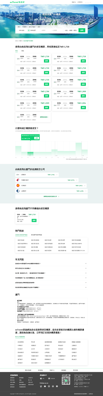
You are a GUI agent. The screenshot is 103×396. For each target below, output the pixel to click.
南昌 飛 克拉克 (35, 243)
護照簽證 (12, 387)
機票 (20, 41)
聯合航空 (74, 359)
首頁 (16, 41)
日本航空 (20, 349)
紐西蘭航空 (48, 363)
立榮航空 (39, 309)
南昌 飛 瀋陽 (34, 247)
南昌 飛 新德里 (22, 247)
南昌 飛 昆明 (48, 250)
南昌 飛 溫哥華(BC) (23, 243)
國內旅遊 (21, 382)
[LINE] (57, 386)
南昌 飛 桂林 (61, 243)
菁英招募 (75, 370)
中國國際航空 (62, 356)
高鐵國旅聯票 (22, 387)
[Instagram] (49, 386)
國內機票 (21, 377)
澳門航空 (20, 359)
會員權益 (40, 370)
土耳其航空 (61, 359)
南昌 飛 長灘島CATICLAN (78, 250)
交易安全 (91, 393)
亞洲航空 (74, 352)
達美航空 (20, 363)
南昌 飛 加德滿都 (76, 240)
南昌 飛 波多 (21, 240)
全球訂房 (30, 377)
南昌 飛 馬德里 (49, 243)
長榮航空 (33, 345)
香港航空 (33, 359)
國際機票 (12, 377)
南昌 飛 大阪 (21, 250)
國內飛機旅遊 (22, 384)
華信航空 (34, 308)
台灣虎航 (47, 352)
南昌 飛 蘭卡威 (62, 250)
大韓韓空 (47, 349)
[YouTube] (45, 386)
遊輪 (20, 380)
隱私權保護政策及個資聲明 (80, 393)
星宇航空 (47, 345)
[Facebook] (41, 386)
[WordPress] (53, 386)
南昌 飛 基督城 (35, 240)
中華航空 (20, 345)
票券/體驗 (12, 382)
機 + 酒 (30, 380)
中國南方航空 (48, 356)
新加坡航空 (21, 352)
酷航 (59, 352)
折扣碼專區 (21, 342)
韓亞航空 (60, 349)
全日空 (33, 349)
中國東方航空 (34, 356)
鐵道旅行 (12, 384)
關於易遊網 (28, 370)
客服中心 (74, 2)
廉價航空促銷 (62, 342)
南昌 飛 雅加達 (49, 247)
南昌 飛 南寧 (61, 240)
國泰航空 (74, 349)
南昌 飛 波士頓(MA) (77, 243)
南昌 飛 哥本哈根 (76, 247)
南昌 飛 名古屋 (35, 250)
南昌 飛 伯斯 (48, 240)
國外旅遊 (12, 380)
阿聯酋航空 (48, 359)
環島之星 (30, 382)
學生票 (33, 342)
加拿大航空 (34, 363)
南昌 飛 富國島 (62, 247)
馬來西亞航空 (34, 352)
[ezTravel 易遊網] (17, 2)
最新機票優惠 (48, 342)
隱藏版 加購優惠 (76, 342)
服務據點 (63, 370)
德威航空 (20, 356)
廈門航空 (39, 308)
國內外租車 (31, 384)
